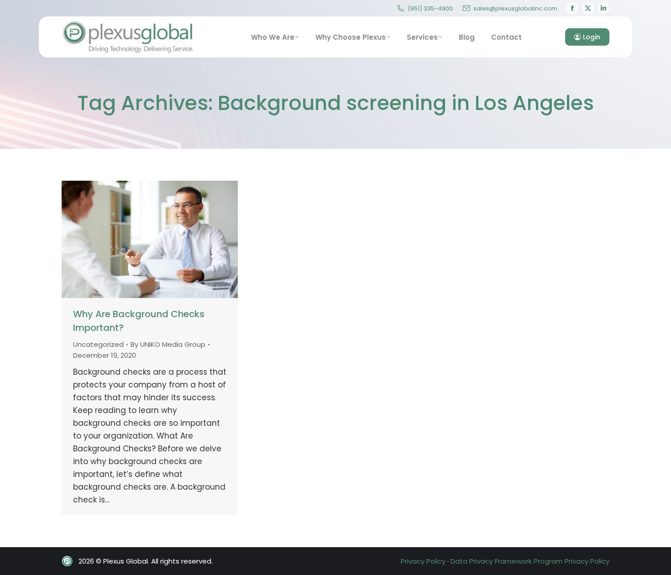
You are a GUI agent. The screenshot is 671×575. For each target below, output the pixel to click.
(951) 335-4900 (430, 8)
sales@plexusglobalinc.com (515, 8)
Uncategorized (98, 344)
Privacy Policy (423, 561)
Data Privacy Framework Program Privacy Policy (530, 561)
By (168, 344)
